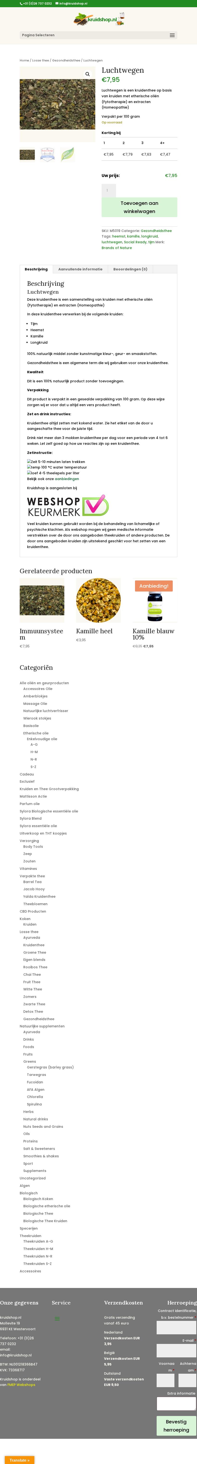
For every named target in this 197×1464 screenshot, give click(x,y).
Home (24, 60)
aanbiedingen (67, 478)
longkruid (149, 236)
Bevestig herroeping (176, 1425)
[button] (87, 74)
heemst (118, 236)
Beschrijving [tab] (36, 269)
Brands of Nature (117, 247)
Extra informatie (181, 1393)
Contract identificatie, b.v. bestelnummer (177, 1314)
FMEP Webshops (21, 1384)
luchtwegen (112, 242)
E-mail (189, 1340)
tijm (151, 242)
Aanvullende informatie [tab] (80, 269)
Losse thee (40, 60)
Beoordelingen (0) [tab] (130, 269)
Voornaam (166, 1367)
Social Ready (135, 242)
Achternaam (188, 1367)
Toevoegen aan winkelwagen (139, 207)
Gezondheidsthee (66, 60)
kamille (133, 236)
